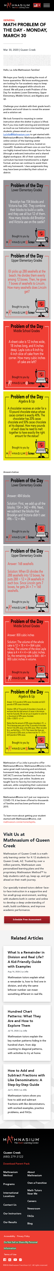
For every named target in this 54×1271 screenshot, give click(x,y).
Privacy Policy (23, 1236)
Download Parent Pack (16, 1164)
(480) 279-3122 (13, 1156)
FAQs (30, 1216)
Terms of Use (10, 1255)
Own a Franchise (37, 1183)
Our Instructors (12, 1213)
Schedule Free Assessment (27, 920)
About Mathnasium (34, 1174)
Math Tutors (34, 1192)
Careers (31, 1201)
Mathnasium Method (10, 1174)
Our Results (10, 1222)
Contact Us (9, 1205)
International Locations (10, 1195)
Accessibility (9, 1236)
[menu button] (37, 5)
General (9, 20)
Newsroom (33, 1208)
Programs (9, 1184)
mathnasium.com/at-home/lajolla (19, 822)
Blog (30, 1223)
